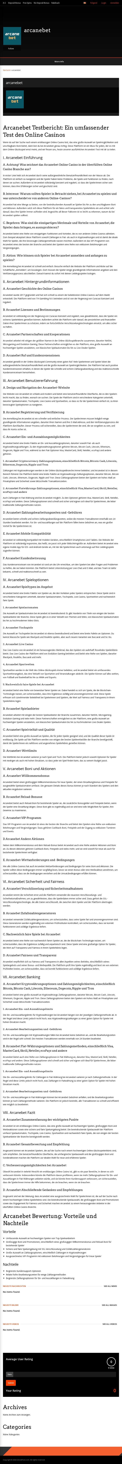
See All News (110, 1286)
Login (103, 3)
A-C (4, 3)
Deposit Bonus (14, 3)
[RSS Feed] (78, 3)
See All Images (109, 1305)
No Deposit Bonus (41, 3)
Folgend (93, 3)
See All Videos (110, 1324)
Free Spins (27, 3)
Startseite (7, 70)
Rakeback (55, 3)
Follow (11, 48)
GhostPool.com (23, 1460)
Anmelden (114, 3)
